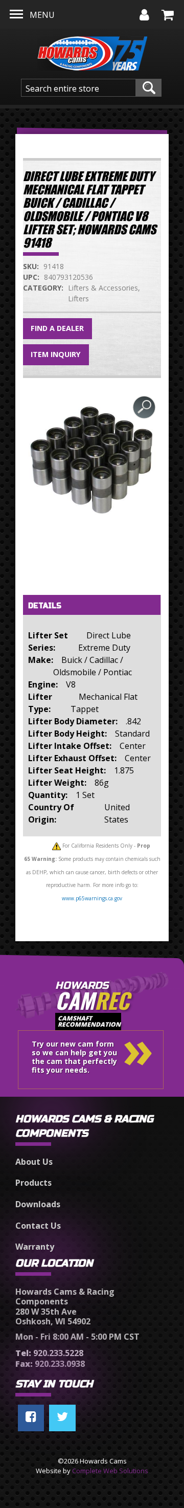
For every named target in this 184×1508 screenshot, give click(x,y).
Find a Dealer (57, 328)
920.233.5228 (49, 1353)
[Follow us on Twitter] (62, 1418)
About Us (34, 1161)
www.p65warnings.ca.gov (92, 898)
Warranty (34, 1246)
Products (33, 1182)
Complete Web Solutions (110, 1470)
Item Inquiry (56, 354)
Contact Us (38, 1225)
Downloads (37, 1204)
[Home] (92, 50)
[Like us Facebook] (31, 1418)
